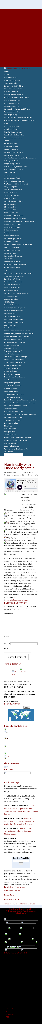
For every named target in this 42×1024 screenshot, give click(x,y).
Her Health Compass (11, 155)
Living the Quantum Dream (13, 319)
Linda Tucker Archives (11, 328)
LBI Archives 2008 (10, 210)
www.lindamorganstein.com (17, 600)
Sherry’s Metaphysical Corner (14, 394)
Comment (8, 613)
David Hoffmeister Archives (13, 311)
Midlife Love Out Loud (12, 227)
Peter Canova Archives (12, 250)
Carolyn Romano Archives (13, 190)
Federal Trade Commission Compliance (17, 437)
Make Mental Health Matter (13, 215)
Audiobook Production (21, 24)
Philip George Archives (12, 290)
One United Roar (10, 325)
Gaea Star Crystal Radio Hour (14, 135)
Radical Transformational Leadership (17, 337)
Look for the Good (10, 192)
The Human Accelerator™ (13, 351)
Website (7, 648)
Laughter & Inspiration (12, 383)
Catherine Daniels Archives (13, 256)
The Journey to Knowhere (13, 282)
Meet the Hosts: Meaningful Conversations (19, 221)
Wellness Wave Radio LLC (13, 287)
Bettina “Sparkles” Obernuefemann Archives (19, 403)
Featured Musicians (21, 52)
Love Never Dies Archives (13, 89)
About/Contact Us (21, 11)
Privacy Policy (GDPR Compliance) (15, 440)
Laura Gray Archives (11, 391)
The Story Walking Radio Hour (14, 362)
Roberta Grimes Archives (12, 262)
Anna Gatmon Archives (12, 380)
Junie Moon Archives (11, 230)
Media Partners (21, 46)
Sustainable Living (10, 348)
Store (21, 63)
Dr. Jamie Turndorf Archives (13, 86)
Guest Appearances (11, 213)
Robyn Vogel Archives (11, 106)
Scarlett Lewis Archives (12, 279)
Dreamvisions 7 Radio (15, 472)
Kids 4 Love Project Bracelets (14, 181)
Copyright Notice (10, 434)
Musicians (21, 49)
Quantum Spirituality (11, 247)
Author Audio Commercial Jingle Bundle (21, 27)
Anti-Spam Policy (10, 432)
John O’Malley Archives (12, 285)
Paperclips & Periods (11, 241)
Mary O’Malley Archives (12, 345)
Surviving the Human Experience (15, 264)
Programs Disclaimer (11, 443)
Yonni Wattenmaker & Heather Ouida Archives (20, 158)
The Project (8, 175)
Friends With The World (12, 129)
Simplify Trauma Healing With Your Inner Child (20, 400)
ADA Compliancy (10, 429)
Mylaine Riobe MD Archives (13, 95)
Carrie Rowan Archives (12, 195)
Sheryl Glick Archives (11, 146)
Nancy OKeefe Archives (12, 100)
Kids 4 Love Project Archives (13, 169)
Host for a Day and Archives (13, 417)
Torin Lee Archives (10, 296)
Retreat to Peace (10, 253)
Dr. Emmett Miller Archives (13, 152)
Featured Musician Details (21, 55)
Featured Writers (21, 30)
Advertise (21, 13)
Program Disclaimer (12, 899)
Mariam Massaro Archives (13, 138)
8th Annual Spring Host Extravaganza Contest (20, 414)
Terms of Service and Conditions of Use (19, 904)
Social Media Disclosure (12, 446)
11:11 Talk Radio (9, 302)
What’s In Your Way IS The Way (15, 342)
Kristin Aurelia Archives (12, 267)
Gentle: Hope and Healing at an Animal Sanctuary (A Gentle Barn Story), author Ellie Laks (19, 821)
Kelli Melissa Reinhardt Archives (15, 218)
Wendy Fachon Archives (12, 365)
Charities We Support (21, 44)
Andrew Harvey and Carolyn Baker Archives (19, 334)
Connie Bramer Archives (12, 385)
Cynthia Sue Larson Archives (14, 322)
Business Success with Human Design (17, 97)
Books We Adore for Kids (21, 35)
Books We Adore (21, 22)
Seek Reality (8, 259)
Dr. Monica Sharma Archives (14, 339)
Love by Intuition (10, 198)
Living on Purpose (10, 187)
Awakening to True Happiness (14, 308)
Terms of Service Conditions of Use (16, 449)
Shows (6, 74)
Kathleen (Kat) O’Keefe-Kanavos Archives (18, 118)
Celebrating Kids (9, 172)
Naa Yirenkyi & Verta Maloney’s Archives (18, 273)
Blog (21, 38)
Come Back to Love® (11, 103)
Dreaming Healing (10, 115)
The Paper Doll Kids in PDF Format (16, 184)
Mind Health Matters (11, 236)
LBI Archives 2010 (10, 204)
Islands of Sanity (10, 313)
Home (6, 72)
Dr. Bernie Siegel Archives (12, 239)
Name (7, 636)
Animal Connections (11, 77)
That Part (7, 270)
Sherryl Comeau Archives (12, 397)
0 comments (33, 475)
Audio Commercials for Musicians (21, 58)
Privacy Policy (9, 895)
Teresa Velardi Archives (12, 112)
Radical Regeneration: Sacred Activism (17, 331)
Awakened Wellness (11, 92)
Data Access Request (12, 891)
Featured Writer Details (21, 33)
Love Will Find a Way (11, 388)
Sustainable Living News (12, 420)
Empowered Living (10, 371)
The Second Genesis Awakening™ (15, 357)
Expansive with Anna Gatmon (14, 377)
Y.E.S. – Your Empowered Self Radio (16, 293)
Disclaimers (8, 426)
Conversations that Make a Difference (17, 109)
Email (7, 644)
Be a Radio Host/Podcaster (13, 411)
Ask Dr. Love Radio (10, 83)
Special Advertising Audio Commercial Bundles (21, 16)
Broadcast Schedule (11, 423)
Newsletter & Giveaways (21, 19)
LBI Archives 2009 (10, 207)
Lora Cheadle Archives (11, 126)
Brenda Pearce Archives (12, 374)
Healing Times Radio (11, 149)
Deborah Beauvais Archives (13, 201)
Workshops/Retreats (21, 60)
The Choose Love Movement (14, 276)
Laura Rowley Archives (12, 80)
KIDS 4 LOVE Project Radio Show (15, 167)
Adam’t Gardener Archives (13, 354)
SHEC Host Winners (11, 368)
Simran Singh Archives (11, 305)
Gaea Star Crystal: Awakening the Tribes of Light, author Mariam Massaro (19, 831)
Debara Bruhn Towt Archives (14, 360)
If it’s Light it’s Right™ (11, 161)
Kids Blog (21, 41)
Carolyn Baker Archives (12, 316)
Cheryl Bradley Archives (12, 164)
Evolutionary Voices (11, 299)
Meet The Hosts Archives (12, 224)
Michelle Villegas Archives (13, 132)
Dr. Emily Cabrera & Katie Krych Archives (18, 244)
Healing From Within (11, 143)
